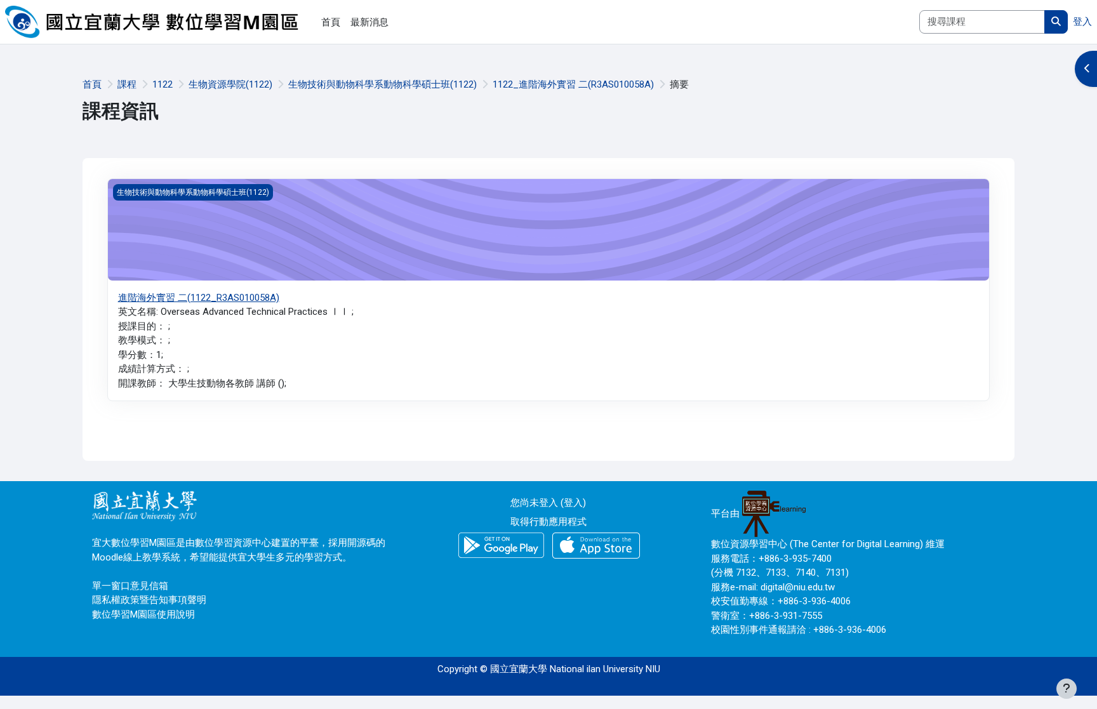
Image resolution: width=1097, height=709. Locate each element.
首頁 (92, 84)
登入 (1082, 21)
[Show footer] (1066, 689)
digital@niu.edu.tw (798, 587)
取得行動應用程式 (548, 521)
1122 (162, 84)
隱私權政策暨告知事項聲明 (149, 600)
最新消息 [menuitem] (369, 22)
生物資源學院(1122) (230, 84)
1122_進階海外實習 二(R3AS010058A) (573, 84)
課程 (126, 84)
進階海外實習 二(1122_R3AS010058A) (198, 297)
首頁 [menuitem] (330, 22)
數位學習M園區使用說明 (143, 614)
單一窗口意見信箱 (130, 586)
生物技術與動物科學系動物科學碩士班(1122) (382, 84)
